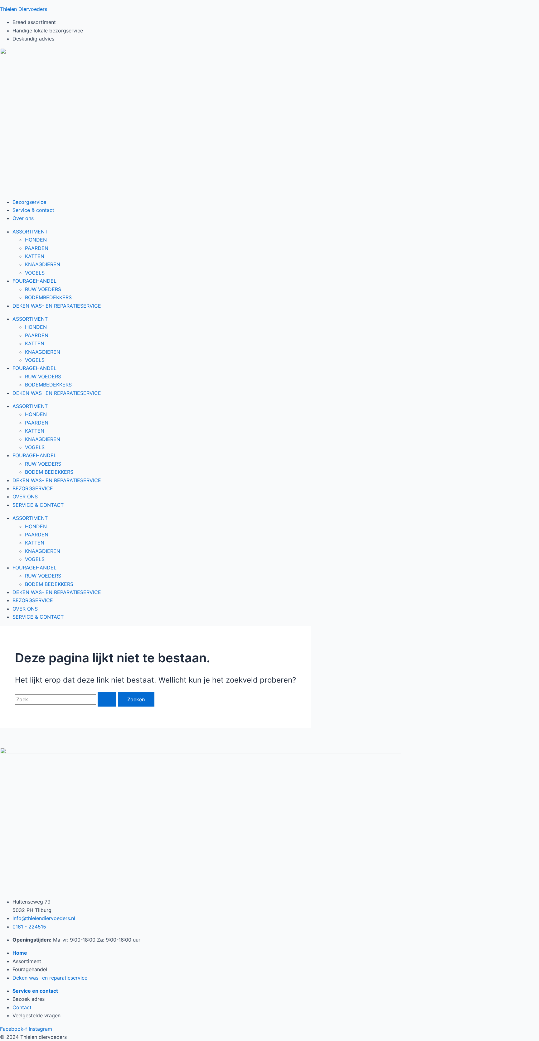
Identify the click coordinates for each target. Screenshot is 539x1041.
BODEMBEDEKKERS (48, 297)
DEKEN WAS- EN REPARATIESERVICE (56, 306)
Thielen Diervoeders (23, 9)
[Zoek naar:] (66, 699)
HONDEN (36, 240)
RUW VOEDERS (43, 289)
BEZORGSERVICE (32, 488)
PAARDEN (36, 248)
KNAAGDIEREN (42, 264)
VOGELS (35, 273)
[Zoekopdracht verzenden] (107, 699)
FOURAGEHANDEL (34, 281)
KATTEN (34, 256)
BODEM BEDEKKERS (49, 472)
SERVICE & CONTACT (38, 505)
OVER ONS (25, 496)
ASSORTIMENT (30, 231)
